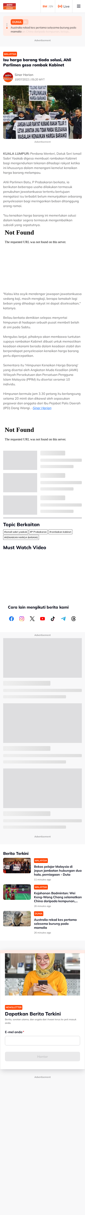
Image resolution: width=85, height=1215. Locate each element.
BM (45, 6)
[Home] (9, 6)
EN (51, 6)
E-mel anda (13, 1032)
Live (66, 6)
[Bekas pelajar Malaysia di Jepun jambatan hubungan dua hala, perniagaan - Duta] (17, 865)
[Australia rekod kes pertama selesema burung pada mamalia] (17, 919)
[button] (7, 24)
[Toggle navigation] (78, 6)
